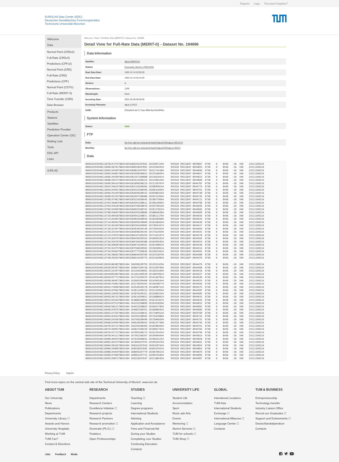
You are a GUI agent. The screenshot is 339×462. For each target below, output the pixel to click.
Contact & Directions (57, 444)
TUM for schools (182, 433)
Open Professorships (102, 438)
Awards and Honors (57, 423)
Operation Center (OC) (61, 135)
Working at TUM (55, 433)
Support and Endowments (271, 418)
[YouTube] (292, 454)
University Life (185, 389)
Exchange (220, 413)
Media (74, 454)
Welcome (53, 39)
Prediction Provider (59, 129)
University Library (56, 418)
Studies (138, 389)
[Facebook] (281, 454)
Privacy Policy (52, 373)
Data (50, 45)
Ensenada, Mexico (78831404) (139, 67)
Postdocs (95, 433)
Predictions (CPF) (58, 81)
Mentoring (178, 423)
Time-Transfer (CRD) (60, 99)
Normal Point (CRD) (59, 69)
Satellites (52, 123)
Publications (52, 408)
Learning (136, 403)
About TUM (54, 389)
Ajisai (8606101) (132, 61)
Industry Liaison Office (269, 408)
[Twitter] (286, 454)
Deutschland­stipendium (269, 423)
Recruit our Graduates (269, 413)
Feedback (60, 454)
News (48, 403)
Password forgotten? (276, 3)
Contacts (136, 449)
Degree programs (142, 408)
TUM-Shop (179, 438)
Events (176, 418)
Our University (54, 398)
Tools (50, 147)
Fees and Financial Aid (145, 428)
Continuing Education (144, 444)
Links (50, 158)
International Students (144, 413)
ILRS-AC (52, 170)
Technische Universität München (65, 23)
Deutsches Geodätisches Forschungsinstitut (72, 20)
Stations (52, 117)
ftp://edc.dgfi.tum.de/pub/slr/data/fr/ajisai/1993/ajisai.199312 (152, 148)
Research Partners (101, 418)
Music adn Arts (181, 413)
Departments (53, 413)
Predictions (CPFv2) (59, 63)
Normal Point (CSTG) (60, 87)
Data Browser (55, 104)
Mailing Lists (55, 141)
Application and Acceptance (148, 423)
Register (245, 3)
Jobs (47, 454)
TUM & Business (269, 389)
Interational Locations (227, 398)
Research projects (100, 413)
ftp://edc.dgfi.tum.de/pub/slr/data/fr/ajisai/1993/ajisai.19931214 (154, 142)
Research (98, 389)
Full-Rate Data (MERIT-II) (112, 38)
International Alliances (227, 418)
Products (52, 111)
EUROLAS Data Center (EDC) (63, 16)
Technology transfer (267, 403)
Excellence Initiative (101, 408)
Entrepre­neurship (266, 398)
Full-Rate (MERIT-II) (59, 93)
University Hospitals (57, 428)
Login (257, 3)
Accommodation (182, 403)
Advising (136, 418)
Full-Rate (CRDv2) (58, 57)
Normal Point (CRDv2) (61, 51)
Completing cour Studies (146, 438)
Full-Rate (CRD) (57, 75)
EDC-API (52, 153)
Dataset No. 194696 (135, 38)
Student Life (179, 398)
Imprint (70, 373)
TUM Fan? (51, 438)
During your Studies (143, 433)
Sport (175, 408)
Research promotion (102, 423)
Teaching (136, 398)
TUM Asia (220, 403)
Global (220, 389)
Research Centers (100, 403)
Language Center (225, 423)
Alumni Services (182, 428)
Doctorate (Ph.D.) (100, 428)
